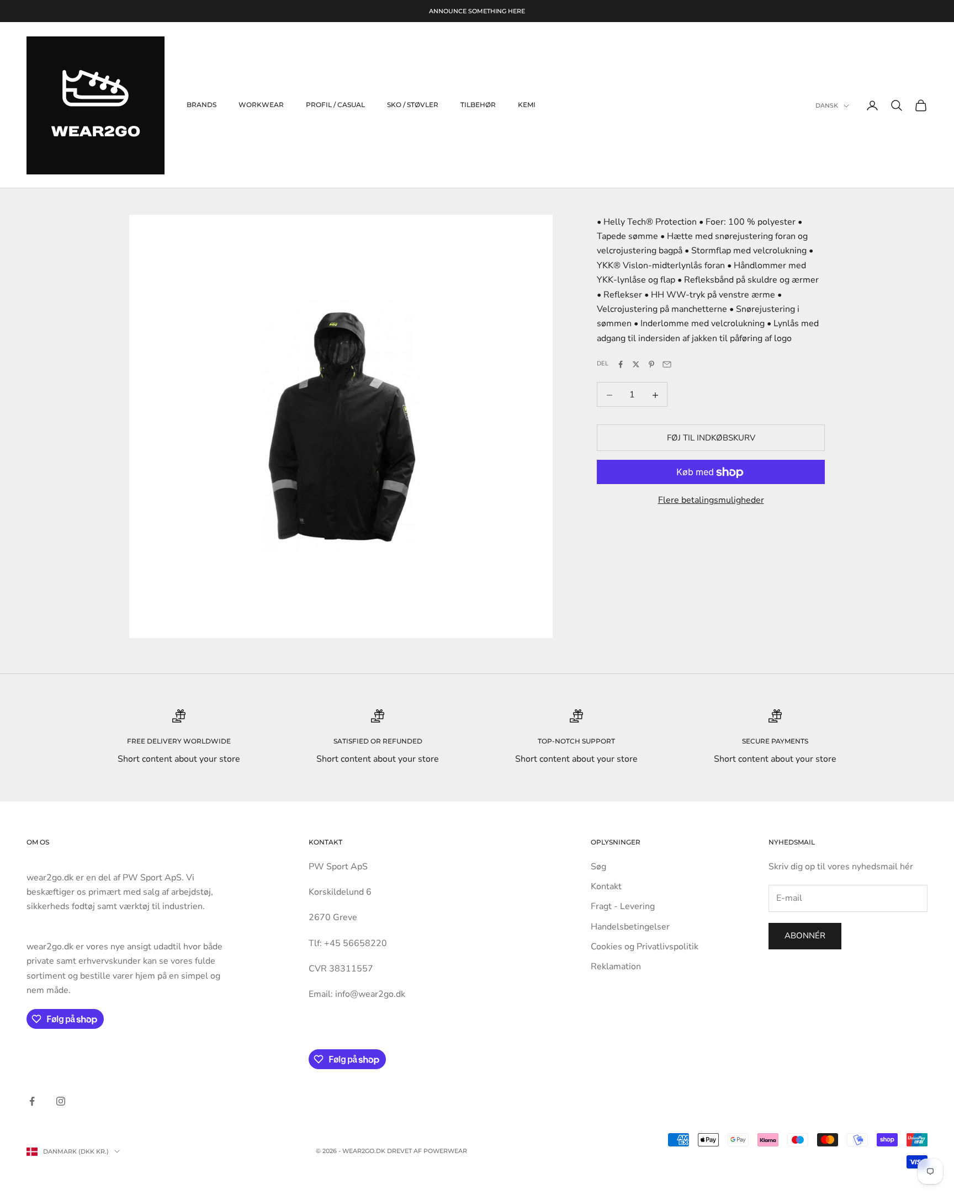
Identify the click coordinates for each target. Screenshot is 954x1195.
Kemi (527, 105)
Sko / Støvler (412, 105)
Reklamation (616, 966)
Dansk (826, 106)
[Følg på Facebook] (32, 1101)
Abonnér (805, 935)
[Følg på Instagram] (60, 1101)
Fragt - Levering (623, 906)
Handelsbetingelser (630, 927)
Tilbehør (478, 105)
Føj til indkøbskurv (711, 438)
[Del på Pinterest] (651, 364)
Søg (598, 867)
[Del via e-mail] (666, 364)
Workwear (261, 105)
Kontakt (606, 886)
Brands (201, 105)
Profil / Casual (335, 105)
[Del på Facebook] (620, 364)
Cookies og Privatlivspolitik (644, 947)
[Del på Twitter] (636, 364)
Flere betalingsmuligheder (711, 501)
